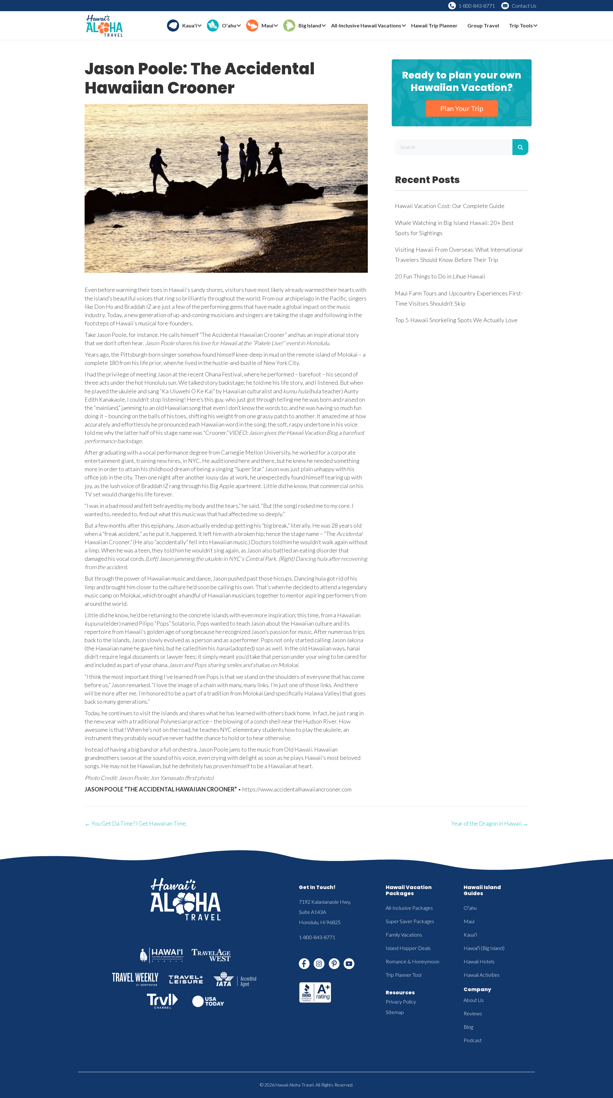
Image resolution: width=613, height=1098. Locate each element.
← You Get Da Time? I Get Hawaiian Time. (136, 823)
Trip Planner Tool (403, 975)
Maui (469, 921)
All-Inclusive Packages (409, 908)
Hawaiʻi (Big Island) (484, 948)
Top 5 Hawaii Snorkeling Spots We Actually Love (456, 319)
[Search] (520, 147)
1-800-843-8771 (476, 6)
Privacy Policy (401, 1001)
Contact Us (524, 6)
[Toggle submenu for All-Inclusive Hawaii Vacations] (404, 25)
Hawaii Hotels (479, 961)
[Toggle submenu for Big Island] (324, 25)
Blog (468, 1027)
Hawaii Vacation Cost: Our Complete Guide (449, 205)
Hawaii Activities (482, 975)
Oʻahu (470, 908)
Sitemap (395, 1012)
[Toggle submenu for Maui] (276, 25)
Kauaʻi (470, 934)
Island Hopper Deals (408, 948)
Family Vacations (404, 934)
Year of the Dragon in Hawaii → (489, 823)
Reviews (473, 1013)
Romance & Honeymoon (412, 961)
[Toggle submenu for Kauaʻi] (199, 25)
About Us (474, 1000)
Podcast (473, 1040)
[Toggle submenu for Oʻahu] (239, 25)
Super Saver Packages (410, 921)
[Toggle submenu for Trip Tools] (535, 25)
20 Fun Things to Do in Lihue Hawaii (440, 276)
